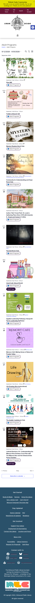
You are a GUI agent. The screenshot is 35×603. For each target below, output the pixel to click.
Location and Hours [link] (24, 531)
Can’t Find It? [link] (24, 500)
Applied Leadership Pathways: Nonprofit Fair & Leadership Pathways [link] (19, 320)
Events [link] (3, 47)
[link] (33, 27)
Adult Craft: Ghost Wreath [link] (14, 283)
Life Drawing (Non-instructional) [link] (16, 386)
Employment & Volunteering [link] (17, 529)
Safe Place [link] (25, 544)
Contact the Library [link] (10, 531)
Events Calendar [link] (15, 513)
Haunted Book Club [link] (12, 251)
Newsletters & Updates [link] (13, 516)
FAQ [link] (23, 513)
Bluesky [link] (25, 554)
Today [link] (17, 470)
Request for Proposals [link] (13, 544)
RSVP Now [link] (10, 289)
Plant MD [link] (9, 82)
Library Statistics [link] (22, 542)
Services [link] (17, 497)
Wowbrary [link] (26, 516)
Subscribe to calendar (16, 476)
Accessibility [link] (11, 542)
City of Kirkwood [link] (26, 562)
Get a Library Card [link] (12, 500)
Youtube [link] (26, 558)
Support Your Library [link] (17, 526)
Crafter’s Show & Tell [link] (13, 114)
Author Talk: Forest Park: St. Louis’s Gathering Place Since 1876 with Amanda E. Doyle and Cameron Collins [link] (19, 215)
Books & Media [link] (7, 497)
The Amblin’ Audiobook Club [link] (15, 420)
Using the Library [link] (26, 497)
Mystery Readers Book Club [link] (15, 146)
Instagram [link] (13, 558)
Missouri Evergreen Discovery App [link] (17, 503)
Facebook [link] (14, 554)
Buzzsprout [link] (11, 562)
